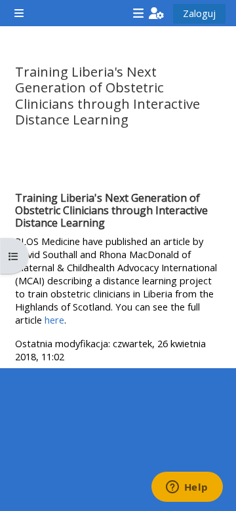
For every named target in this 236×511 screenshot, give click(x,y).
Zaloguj (199, 13)
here (54, 319)
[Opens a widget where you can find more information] (187, 488)
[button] (156, 13)
